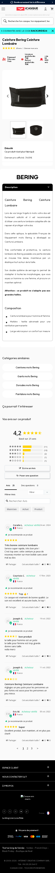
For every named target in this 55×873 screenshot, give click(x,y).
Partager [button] (12, 564)
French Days (41, 847)
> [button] (37, 748)
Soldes (29, 847)
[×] (52, 31)
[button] (43, 564)
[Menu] (3, 8)
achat (25, 509)
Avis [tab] (8, 485)
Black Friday (8, 851)
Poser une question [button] (29, 475)
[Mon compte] (45, 9)
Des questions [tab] (28, 485)
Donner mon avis (31, 48)
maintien (12, 509)
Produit (38, 509)
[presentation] (2, 2)
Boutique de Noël (24, 851)
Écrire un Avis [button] (28, 468)
